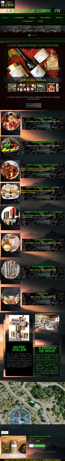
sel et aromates (51, 30)
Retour (5, 432)
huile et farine (39, 30)
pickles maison (38, 27)
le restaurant (27, 21)
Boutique (32, 17)
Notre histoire (45, 17)
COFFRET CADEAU (11, 27)
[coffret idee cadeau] (33, 65)
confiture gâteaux (14, 30)
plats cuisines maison (52, 27)
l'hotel (40, 21)
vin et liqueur (27, 30)
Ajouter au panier (39, 446)
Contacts (59, 17)
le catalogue (19, 17)
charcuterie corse (24, 27)
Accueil (6, 17)
